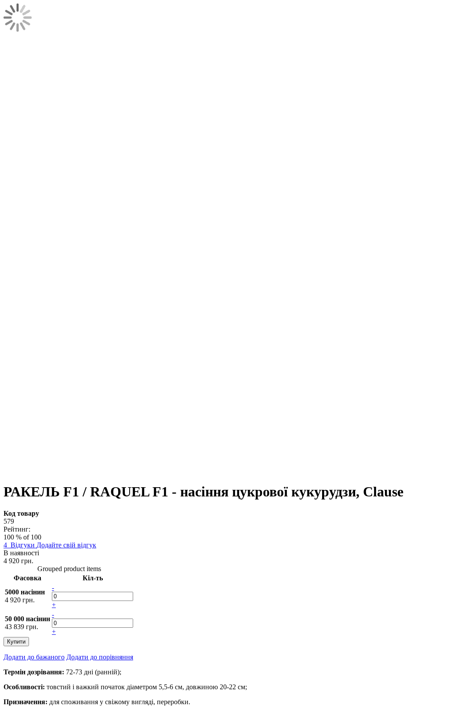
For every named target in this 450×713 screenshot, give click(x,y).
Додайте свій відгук (66, 545)
